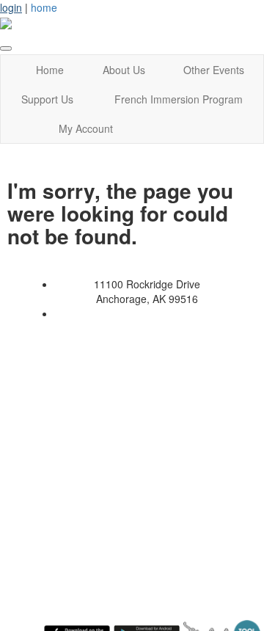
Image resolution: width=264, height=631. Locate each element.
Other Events (213, 69)
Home (50, 69)
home (44, 7)
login (11, 7)
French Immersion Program (178, 99)
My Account (86, 128)
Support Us (47, 99)
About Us (124, 69)
